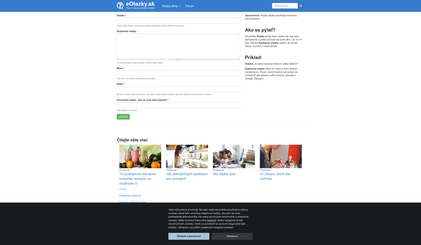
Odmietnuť (232, 236)
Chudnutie (124, 170)
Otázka (121, 15)
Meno (120, 68)
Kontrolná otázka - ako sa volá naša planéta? (143, 99)
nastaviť (211, 220)
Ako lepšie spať (224, 173)
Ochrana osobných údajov (133, 202)
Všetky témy (170, 6)
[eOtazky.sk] (121, 6)
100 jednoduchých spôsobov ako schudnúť (187, 176)
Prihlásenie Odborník (130, 195)
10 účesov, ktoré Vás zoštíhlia (275, 176)
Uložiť (124, 116)
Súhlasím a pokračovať (189, 236)
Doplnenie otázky (126, 31)
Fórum (189, 6)
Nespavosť (218, 170)
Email (120, 84)
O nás (122, 189)
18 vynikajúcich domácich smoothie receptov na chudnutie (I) (137, 178)
